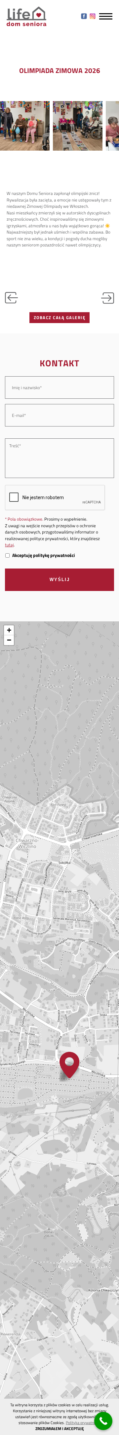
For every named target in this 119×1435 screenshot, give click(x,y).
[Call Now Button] (103, 1421)
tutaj (9, 544)
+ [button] (9, 630)
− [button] (9, 640)
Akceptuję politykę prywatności (43, 555)
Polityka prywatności (83, 1422)
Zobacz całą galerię (60, 317)
